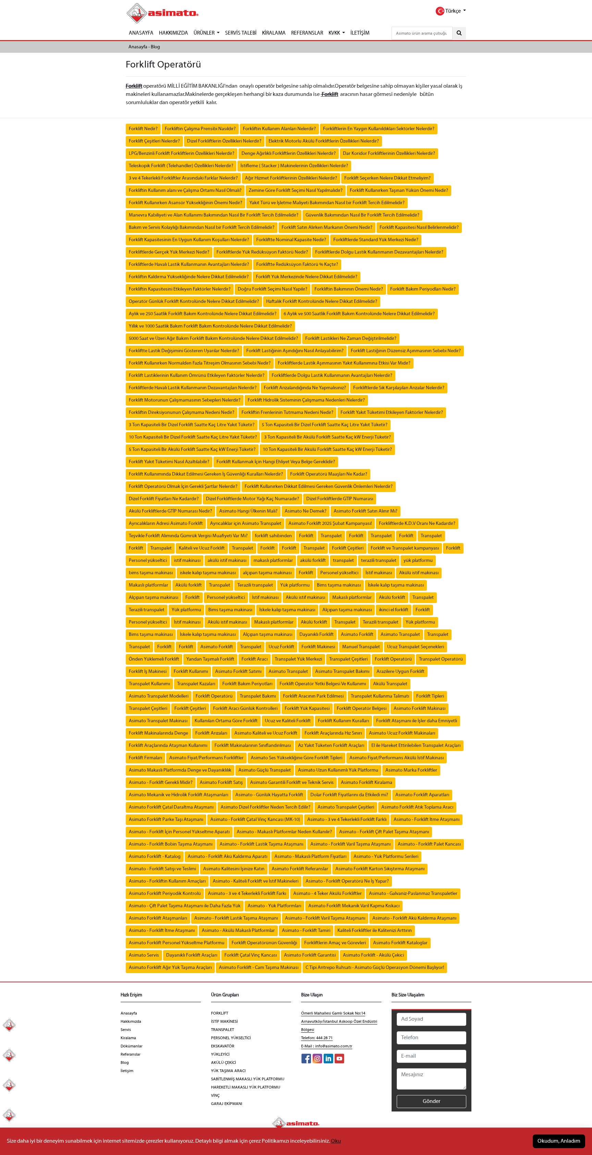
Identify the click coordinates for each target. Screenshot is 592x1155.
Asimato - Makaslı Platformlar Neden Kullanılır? (284, 832)
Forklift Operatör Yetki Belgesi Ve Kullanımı (323, 684)
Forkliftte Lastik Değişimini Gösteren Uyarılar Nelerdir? (184, 351)
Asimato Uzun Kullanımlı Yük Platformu (338, 770)
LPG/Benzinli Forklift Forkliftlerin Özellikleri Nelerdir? (181, 153)
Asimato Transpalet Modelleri (158, 696)
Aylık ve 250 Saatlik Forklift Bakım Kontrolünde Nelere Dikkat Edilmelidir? (202, 314)
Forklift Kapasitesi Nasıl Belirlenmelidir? (419, 227)
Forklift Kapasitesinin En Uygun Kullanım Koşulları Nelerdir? (189, 240)
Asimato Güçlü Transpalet (264, 770)
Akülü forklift (188, 585)
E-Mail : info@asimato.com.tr (326, 1046)
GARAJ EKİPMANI (226, 1104)
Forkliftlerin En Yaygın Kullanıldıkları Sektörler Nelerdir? (378, 129)
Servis (126, 1030)
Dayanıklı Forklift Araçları (191, 955)
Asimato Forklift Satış (221, 782)
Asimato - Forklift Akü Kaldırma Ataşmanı (414, 918)
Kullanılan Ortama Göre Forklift (226, 721)
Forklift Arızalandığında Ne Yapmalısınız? (305, 388)
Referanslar (130, 1055)
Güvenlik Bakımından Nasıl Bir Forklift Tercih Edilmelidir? (362, 215)
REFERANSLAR (307, 33)
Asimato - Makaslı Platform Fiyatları (310, 856)
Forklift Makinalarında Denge (158, 733)
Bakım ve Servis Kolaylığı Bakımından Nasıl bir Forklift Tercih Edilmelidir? (201, 227)
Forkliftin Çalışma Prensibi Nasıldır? (200, 129)
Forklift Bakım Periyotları (247, 684)
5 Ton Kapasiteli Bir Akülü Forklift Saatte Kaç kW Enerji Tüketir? (192, 449)
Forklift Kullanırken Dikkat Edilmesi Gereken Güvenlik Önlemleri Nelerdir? (319, 486)
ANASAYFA (141, 33)
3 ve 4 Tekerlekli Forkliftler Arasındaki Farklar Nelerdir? (183, 178)
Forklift (306, 536)
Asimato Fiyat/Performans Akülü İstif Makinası (396, 758)
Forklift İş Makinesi (147, 671)
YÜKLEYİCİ (220, 1055)
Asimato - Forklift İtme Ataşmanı (426, 819)
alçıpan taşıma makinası (267, 573)
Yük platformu (295, 585)
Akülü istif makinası (419, 573)
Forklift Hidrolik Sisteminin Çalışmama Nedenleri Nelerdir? (306, 400)
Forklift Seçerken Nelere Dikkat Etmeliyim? (387, 178)
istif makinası (187, 560)
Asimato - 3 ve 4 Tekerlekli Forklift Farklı (346, 819)
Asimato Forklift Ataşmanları (158, 918)
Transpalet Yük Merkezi (298, 659)
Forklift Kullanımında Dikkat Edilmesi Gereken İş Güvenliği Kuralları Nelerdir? (206, 474)
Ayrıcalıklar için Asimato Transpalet (245, 523)
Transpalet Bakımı (258, 696)
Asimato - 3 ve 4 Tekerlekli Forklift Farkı (247, 893)
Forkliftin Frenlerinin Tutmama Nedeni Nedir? (287, 412)
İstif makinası (379, 573)
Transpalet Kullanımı (149, 684)
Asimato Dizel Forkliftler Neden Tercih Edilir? (265, 807)
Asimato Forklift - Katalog (155, 856)
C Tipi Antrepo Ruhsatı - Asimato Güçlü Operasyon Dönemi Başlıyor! (375, 967)
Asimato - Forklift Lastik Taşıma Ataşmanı (261, 844)
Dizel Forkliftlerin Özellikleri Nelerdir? (224, 141)
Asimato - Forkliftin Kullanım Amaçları (167, 881)
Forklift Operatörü (393, 659)
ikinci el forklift (393, 610)
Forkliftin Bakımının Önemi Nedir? (348, 289)
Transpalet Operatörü (441, 659)
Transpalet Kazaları (196, 684)
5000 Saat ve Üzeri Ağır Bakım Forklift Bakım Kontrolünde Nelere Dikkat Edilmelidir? (213, 338)
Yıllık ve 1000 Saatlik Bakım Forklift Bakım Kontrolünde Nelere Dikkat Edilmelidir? (210, 326)
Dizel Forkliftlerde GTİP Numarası (339, 499)
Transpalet (331, 536)
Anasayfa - (139, 47)
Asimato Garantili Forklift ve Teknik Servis (292, 782)
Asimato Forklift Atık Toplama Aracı (417, 807)
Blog (155, 47)
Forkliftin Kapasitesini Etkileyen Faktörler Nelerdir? (180, 289)
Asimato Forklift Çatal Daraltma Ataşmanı (171, 807)
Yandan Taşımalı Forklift (210, 659)
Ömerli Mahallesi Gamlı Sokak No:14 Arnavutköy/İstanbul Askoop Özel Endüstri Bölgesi (339, 1021)
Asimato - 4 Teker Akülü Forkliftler (327, 893)
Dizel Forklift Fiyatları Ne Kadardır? (164, 499)
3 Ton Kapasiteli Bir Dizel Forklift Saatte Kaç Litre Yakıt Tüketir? (192, 425)
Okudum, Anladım (559, 1141)
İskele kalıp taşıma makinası (396, 585)
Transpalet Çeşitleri (348, 659)
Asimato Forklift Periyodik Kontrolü (165, 893)
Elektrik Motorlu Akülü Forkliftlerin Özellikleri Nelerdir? (324, 141)
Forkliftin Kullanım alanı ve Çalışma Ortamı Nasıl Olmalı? (185, 190)
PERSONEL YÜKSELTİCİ (231, 1038)
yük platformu (418, 560)
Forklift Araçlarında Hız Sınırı (333, 733)
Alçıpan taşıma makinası (153, 597)
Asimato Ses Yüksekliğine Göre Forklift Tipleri (296, 758)
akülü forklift (313, 560)
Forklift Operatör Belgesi (361, 708)
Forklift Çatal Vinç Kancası (250, 955)
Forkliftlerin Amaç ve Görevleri (335, 943)
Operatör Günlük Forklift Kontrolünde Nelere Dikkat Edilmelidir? (194, 301)
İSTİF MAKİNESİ (224, 1022)
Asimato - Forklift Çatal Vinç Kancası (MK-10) (255, 819)
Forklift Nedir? (143, 129)
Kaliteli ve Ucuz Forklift (202, 548)
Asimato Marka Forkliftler (411, 770)
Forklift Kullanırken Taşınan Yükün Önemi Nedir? (399, 190)
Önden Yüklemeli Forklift (154, 659)
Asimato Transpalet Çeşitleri (346, 807)
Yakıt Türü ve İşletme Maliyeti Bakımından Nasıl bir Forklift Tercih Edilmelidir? (327, 203)
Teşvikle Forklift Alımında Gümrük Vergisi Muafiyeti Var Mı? (188, 536)
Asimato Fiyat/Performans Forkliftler (206, 758)
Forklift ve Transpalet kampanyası (405, 548)
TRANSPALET (222, 1030)
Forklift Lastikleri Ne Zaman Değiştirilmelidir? (350, 338)
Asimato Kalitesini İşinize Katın (233, 869)
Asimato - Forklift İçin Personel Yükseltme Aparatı (179, 832)
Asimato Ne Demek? (305, 511)
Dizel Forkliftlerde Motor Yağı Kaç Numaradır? (252, 499)
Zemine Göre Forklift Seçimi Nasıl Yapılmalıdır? (296, 190)
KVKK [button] (335, 33)
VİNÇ (215, 1096)
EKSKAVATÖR (222, 1046)
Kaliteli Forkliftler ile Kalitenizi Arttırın (374, 930)
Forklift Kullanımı (191, 671)
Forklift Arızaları (211, 733)
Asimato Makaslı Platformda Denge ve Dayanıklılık (180, 770)
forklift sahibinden (273, 536)
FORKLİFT (219, 1013)
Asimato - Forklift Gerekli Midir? (161, 782)
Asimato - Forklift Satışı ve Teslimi (162, 869)
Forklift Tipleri (430, 696)
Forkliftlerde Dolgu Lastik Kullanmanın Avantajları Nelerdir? (332, 375)
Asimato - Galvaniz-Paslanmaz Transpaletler (413, 893)
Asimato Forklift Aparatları (422, 795)
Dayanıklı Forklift (316, 634)
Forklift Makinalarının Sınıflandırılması (252, 745)
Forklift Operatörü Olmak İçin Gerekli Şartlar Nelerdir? (183, 486)
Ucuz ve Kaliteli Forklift (288, 721)
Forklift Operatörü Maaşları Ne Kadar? (328, 474)
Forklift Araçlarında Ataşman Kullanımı (168, 745)
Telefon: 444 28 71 (317, 1038)
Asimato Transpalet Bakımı (342, 671)
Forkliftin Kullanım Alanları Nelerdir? (279, 129)
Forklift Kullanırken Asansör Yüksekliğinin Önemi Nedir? (185, 203)
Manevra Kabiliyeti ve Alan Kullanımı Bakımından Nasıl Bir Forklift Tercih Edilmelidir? (213, 215)
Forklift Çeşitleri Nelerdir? (154, 141)
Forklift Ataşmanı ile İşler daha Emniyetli (416, 721)
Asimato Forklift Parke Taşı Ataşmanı (166, 819)
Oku (336, 1141)
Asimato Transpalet (400, 634)
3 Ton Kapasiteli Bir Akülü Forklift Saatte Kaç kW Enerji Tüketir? (327, 437)
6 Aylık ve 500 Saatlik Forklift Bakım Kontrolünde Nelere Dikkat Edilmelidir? (359, 314)
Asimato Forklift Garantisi (310, 955)
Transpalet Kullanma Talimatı (380, 696)
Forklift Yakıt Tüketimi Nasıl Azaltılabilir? (169, 462)
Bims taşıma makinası (339, 585)
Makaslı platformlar (148, 585)
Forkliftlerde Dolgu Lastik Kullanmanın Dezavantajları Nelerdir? (379, 252)
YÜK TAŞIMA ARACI (228, 1071)
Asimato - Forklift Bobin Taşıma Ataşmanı (170, 844)
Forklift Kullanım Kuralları (343, 721)
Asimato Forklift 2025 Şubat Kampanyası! (330, 523)
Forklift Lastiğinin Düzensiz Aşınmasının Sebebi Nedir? (406, 351)
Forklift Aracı (255, 659)
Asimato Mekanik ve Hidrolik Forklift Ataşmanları (178, 795)
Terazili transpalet (255, 585)
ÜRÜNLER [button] (204, 33)
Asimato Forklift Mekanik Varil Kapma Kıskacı (353, 906)
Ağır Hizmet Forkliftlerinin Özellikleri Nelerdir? (291, 178)
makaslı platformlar (273, 560)
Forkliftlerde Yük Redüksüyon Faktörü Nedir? (262, 252)
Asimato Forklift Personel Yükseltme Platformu (176, 943)
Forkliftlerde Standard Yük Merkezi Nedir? (375, 240)
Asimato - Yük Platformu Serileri (386, 856)
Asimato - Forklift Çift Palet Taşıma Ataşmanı (384, 832)
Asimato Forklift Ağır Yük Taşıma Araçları (170, 967)
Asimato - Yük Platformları (274, 906)
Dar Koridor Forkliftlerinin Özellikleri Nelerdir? (389, 153)
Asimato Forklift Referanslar (300, 869)
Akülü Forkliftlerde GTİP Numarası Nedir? (170, 511)
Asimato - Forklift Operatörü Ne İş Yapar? (347, 881)
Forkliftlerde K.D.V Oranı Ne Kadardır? (417, 523)
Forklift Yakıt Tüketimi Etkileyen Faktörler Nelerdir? (392, 412)
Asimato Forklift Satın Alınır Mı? (365, 511)
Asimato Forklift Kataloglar (400, 943)
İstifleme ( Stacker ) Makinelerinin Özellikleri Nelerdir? (294, 166)
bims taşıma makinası (151, 573)
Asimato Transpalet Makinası (158, 721)
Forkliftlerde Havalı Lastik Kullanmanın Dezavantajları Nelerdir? (193, 388)
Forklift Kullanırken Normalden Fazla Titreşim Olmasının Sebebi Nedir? (200, 363)
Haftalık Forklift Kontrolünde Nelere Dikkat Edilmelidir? (321, 301)
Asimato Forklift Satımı (238, 671)
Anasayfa (129, 1013)
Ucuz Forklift (281, 647)
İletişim (127, 1071)
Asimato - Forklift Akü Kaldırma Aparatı (227, 856)
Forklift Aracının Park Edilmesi (313, 696)
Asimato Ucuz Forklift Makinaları (402, 733)
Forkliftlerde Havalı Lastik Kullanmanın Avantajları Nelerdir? (189, 264)
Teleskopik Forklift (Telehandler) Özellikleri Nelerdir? (181, 166)
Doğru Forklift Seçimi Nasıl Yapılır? (272, 289)
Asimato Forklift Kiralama (366, 782)
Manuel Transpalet (361, 647)
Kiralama (128, 1038)
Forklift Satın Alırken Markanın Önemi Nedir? (327, 227)
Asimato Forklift (357, 634)
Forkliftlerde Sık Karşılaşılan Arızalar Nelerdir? (398, 388)
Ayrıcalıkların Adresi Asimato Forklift (166, 523)
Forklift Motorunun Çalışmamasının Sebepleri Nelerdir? (185, 400)
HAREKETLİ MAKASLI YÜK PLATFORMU (245, 1087)
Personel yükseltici (148, 560)
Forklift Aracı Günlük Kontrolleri (245, 708)
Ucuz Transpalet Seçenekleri (415, 647)
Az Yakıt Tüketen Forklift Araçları (331, 745)
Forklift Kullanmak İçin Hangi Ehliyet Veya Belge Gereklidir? (276, 462)
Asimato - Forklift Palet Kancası (429, 844)
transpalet (343, 560)
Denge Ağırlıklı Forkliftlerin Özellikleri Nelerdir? (289, 153)
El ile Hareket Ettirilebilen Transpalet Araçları (415, 745)
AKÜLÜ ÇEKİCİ (223, 1063)
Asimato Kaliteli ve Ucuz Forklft (265, 733)
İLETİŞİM (359, 33)
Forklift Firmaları (145, 758)
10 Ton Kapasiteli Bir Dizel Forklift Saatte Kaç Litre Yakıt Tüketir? (193, 437)
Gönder (431, 1101)
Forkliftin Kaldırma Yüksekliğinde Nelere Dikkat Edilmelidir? (189, 277)
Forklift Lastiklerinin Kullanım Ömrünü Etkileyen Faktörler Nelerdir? (196, 375)
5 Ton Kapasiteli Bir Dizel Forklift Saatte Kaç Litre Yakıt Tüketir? (324, 425)
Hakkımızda (131, 1022)
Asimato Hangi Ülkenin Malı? (248, 511)
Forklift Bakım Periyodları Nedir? (423, 289)
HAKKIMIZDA (173, 33)
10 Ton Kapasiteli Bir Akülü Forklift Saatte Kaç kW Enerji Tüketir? (327, 449)
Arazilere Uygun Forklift (400, 671)
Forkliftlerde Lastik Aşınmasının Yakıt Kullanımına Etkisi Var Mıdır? (344, 363)
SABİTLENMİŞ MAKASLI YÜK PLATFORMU (247, 1079)
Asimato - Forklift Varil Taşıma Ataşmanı (350, 844)
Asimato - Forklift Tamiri (306, 930)
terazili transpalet (378, 560)
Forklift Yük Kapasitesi (307, 708)
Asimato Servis (144, 955)
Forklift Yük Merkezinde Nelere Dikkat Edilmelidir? (306, 277)
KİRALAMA (274, 33)
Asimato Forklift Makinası (419, 708)
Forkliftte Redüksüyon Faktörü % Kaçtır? (297, 264)
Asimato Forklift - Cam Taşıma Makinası (258, 967)
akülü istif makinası (227, 560)
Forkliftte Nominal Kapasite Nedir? (291, 240)
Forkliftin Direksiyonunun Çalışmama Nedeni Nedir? (181, 412)
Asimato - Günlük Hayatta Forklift (269, 795)
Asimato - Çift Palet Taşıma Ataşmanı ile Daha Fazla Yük (185, 906)
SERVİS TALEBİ (241, 33)
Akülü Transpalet (390, 684)
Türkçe (453, 11)
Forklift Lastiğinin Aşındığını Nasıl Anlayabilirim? (295, 351)
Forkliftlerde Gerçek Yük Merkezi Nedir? (169, 252)
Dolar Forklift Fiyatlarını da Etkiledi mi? (349, 795)
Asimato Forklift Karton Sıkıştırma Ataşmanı (379, 869)
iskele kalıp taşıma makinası (208, 573)
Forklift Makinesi (318, 647)
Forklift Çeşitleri (347, 548)
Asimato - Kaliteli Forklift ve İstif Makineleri (255, 881)
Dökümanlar (132, 1046)
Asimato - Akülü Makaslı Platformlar (238, 930)
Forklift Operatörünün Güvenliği (264, 943)
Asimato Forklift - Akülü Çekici (373, 955)
